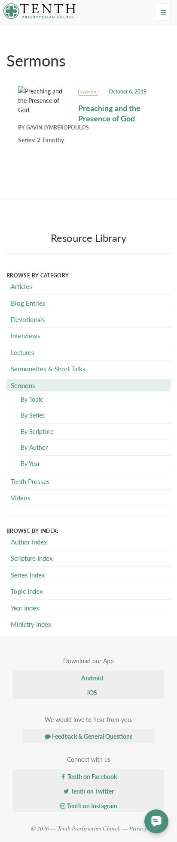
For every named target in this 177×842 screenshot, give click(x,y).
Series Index (28, 574)
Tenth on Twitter (92, 791)
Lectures (22, 352)
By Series (33, 415)
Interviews (25, 335)
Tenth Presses (30, 481)
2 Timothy (50, 139)
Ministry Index (31, 623)
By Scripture (37, 431)
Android (91, 678)
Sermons (23, 385)
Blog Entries (28, 302)
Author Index (29, 541)
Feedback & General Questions (91, 736)
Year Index (25, 607)
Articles (21, 286)
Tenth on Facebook (91, 776)
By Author (34, 447)
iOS (91, 692)
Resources (51, 32)
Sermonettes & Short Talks (48, 368)
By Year (30, 463)
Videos (21, 497)
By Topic (32, 399)
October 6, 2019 (127, 91)
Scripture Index (31, 557)
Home (20, 32)
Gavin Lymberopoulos (57, 127)
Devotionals (28, 319)
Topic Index (27, 590)
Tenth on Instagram (91, 805)
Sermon (88, 92)
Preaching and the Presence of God (109, 112)
